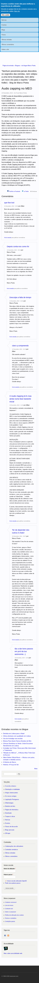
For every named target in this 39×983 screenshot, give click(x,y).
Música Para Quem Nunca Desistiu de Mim (17, 741)
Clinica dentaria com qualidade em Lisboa (17, 736)
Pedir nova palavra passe (12, 883)
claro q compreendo (20, 346)
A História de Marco (9, 762)
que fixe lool (9, 203)
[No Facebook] (5, 935)
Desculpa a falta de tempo (20, 297)
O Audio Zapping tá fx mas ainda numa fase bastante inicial (20, 399)
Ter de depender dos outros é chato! (20, 531)
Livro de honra (9, 905)
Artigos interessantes (11, 792)
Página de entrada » (9, 65)
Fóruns (4, 35)
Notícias (4, 20)
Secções (7, 782)
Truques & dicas (10, 816)
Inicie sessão (7, 237)
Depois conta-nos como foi (18, 246)
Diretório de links (10, 806)
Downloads (8, 813)
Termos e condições (10, 918)
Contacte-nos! (9, 908)
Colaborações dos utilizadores (14, 846)
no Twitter (26, 191)
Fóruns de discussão (11, 826)
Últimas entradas (7, 40)
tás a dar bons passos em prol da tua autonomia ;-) (24, 651)
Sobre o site (5, 49)
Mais (35, 768)
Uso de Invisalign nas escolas (13, 738)
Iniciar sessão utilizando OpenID (17, 881)
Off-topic (7, 833)
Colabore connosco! (10, 902)
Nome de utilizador (10, 868)
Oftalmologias (9, 803)
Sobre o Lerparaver (10, 911)
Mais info (17, 11)
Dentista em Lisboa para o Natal (13, 733)
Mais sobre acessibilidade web (13, 953)
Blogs (3, 30)
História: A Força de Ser (11, 764)
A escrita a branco (10, 786)
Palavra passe (8, 874)
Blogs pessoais (9, 830)
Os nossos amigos (10, 796)
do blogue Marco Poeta (28, 65)
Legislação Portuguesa (12, 799)
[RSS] (8, 935)
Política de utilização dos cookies (14, 915)
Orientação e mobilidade (12, 789)
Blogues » (18, 65)
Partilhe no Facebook (14, 191)
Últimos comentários (8, 44)
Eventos (4, 25)
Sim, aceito (5, 15)
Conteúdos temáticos (11, 849)
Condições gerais (10, 921)
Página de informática (11, 809)
